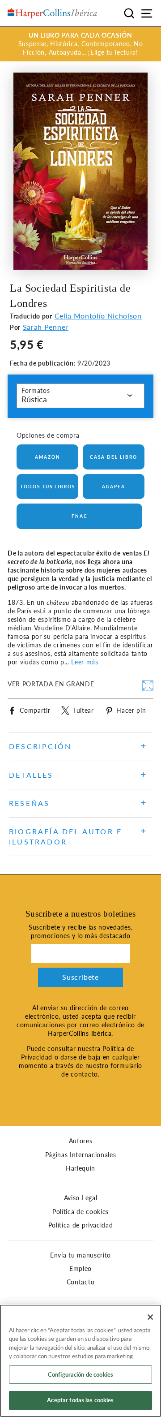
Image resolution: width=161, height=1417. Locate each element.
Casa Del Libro (113, 457)
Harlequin (80, 1168)
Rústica (34, 399)
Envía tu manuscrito (80, 1255)
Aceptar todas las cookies (80, 1400)
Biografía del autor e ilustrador (65, 836)
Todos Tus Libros (47, 486)
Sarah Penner (45, 327)
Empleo (80, 1268)
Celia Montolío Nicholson (98, 315)
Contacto (80, 1282)
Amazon (47, 457)
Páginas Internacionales (80, 1155)
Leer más (84, 662)
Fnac (80, 516)
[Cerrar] (150, 1317)
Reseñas (29, 803)
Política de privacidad (80, 1225)
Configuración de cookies (80, 1374)
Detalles (31, 775)
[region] (80, 1361)
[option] (80, 44)
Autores (81, 1141)
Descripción (40, 746)
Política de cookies (80, 1211)
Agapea (113, 486)
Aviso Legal (80, 1198)
